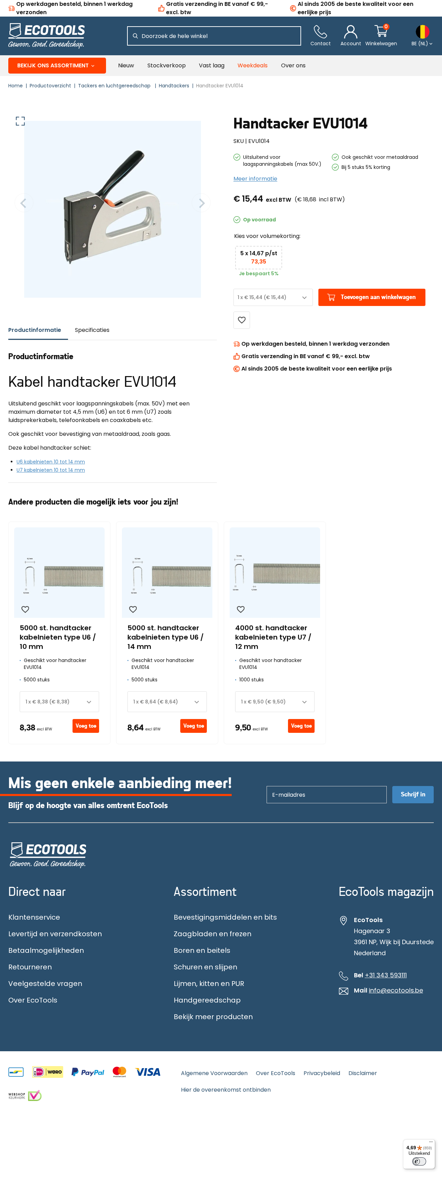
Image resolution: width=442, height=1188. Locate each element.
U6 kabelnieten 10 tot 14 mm (51, 461)
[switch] (419, 1161)
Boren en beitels (202, 950)
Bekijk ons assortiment (53, 65)
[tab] (38, 330)
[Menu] (431, 1143)
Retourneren (30, 967)
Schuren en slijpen (205, 967)
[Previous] (24, 203)
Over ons (293, 65)
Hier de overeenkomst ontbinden (226, 1090)
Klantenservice (34, 917)
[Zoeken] (135, 36)
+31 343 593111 (386, 975)
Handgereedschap (207, 1000)
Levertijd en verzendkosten (55, 934)
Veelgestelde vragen (45, 983)
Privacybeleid (322, 1073)
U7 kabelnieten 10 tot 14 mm (51, 470)
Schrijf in (413, 795)
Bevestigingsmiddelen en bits (225, 917)
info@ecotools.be (396, 990)
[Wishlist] (241, 320)
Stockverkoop (166, 65)
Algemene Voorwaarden (214, 1073)
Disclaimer (362, 1073)
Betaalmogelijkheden (46, 950)
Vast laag (211, 65)
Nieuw (126, 65)
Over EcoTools (32, 1000)
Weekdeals (253, 65)
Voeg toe (86, 726)
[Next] (201, 203)
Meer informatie (255, 179)
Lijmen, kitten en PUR (209, 983)
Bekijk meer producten (213, 1017)
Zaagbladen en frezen (212, 934)
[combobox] (273, 297)
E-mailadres (285, 786)
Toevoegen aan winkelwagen (378, 297)
